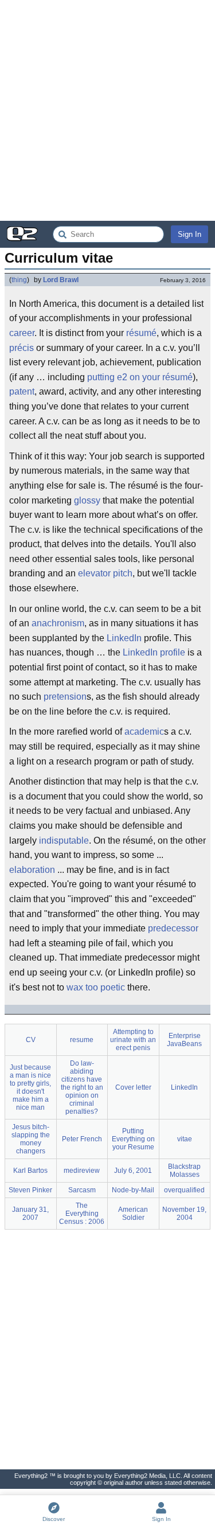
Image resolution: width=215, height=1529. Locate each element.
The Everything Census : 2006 (81, 1214)
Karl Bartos (30, 1171)
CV (31, 1040)
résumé (141, 333)
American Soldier (133, 1214)
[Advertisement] (107, 110)
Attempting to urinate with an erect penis (133, 1040)
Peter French (82, 1139)
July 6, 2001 (133, 1171)
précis (21, 348)
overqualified (184, 1190)
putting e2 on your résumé (140, 377)
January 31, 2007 (30, 1214)
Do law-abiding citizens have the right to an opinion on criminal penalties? (82, 1087)
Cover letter (133, 1087)
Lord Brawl (61, 280)
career (21, 333)
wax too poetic (96, 987)
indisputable (64, 840)
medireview (82, 1171)
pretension (65, 696)
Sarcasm (82, 1190)
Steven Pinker (30, 1190)
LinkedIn (124, 638)
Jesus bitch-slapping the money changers (30, 1139)
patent (21, 391)
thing (19, 280)
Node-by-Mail (133, 1190)
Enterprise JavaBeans (184, 1040)
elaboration (32, 870)
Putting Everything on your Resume (133, 1139)
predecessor (173, 928)
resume (81, 1040)
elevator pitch (105, 573)
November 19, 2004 (184, 1214)
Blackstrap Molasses (184, 1171)
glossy (87, 500)
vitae (184, 1139)
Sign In (189, 234)
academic (144, 731)
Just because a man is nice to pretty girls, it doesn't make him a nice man (30, 1087)
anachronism (58, 623)
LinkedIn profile (154, 652)
